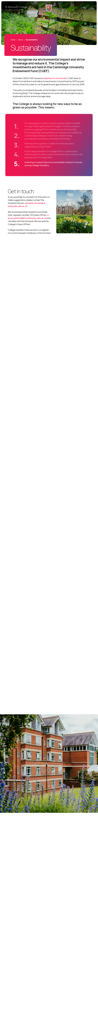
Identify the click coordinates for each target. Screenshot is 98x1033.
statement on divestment (54, 78)
